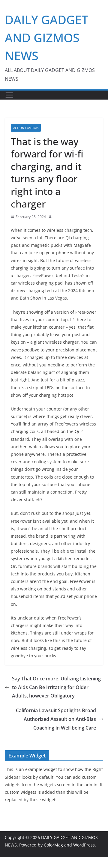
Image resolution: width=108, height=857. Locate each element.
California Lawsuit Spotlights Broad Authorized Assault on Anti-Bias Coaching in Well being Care (56, 719)
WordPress (84, 845)
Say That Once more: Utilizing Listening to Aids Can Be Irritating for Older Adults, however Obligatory (56, 687)
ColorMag (53, 845)
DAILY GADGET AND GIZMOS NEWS (46, 37)
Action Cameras (25, 128)
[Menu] (9, 95)
